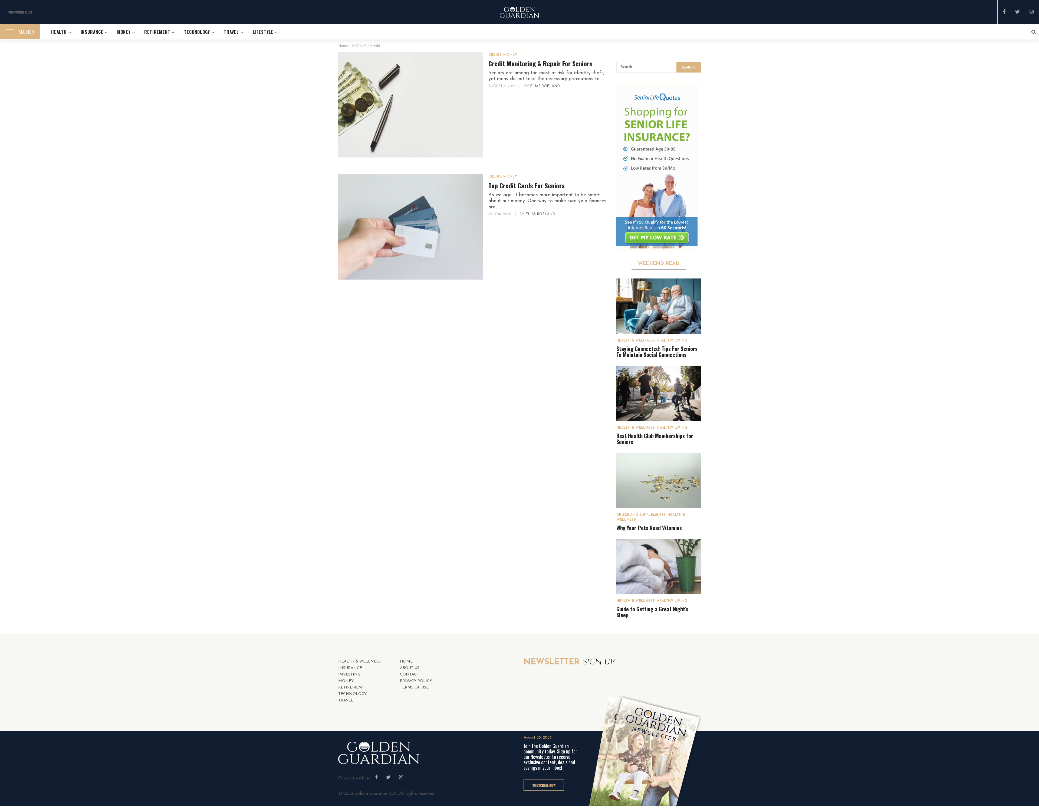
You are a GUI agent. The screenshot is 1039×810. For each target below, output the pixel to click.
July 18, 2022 (500, 214)
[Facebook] (1004, 12)
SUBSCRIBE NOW (543, 785)
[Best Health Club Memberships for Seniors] (658, 393)
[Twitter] (1017, 12)
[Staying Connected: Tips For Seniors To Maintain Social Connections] (658, 306)
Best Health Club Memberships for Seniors (654, 439)
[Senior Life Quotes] (657, 167)
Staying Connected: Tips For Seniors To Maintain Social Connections (657, 352)
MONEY (510, 55)
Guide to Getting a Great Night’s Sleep (652, 612)
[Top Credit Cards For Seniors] (410, 227)
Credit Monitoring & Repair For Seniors (540, 63)
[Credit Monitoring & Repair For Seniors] (410, 105)
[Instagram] (1032, 12)
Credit (494, 55)
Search (688, 67)
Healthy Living (672, 340)
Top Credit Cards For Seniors (526, 185)
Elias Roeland (545, 86)
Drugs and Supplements (641, 515)
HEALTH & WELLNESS (635, 340)
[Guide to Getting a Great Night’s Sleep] (658, 566)
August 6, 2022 (502, 86)
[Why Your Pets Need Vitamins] (658, 480)
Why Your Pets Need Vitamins (649, 528)
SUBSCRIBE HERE (20, 12)
